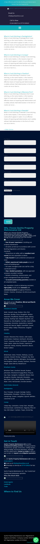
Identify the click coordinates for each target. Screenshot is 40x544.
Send (8, 221)
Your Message (7, 194)
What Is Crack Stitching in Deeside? (16, 111)
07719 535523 (24, 23)
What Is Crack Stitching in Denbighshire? (18, 36)
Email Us (11, 13)
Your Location (7, 172)
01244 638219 (14, 23)
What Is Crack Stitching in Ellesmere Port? (18, 92)
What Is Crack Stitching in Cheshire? (16, 73)
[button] (36, 540)
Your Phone (7, 163)
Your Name (7, 139)
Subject (6, 155)
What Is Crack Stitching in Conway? (16, 55)
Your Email (7, 147)
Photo (5, 188)
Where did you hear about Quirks (12, 180)
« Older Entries (8, 129)
